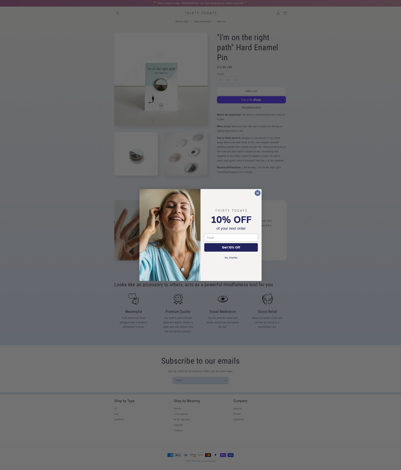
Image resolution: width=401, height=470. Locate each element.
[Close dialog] (257, 193)
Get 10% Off (231, 247)
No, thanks (231, 257)
